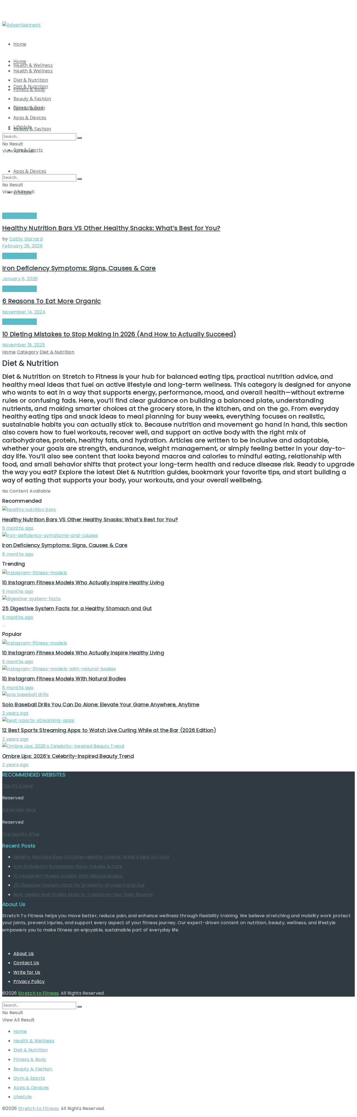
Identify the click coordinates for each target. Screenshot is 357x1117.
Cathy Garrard (26, 239)
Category (27, 352)
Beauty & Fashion (32, 129)
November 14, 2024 (23, 312)
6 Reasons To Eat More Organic (51, 301)
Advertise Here (19, 810)
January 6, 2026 (20, 279)
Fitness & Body (29, 89)
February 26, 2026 (22, 246)
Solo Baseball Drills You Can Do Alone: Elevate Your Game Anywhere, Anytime (100, 704)
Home (19, 44)
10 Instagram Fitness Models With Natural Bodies (64, 678)
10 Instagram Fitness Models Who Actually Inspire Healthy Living (83, 582)
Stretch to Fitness (38, 993)
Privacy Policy (29, 981)
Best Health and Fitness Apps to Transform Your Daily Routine (83, 894)
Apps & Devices (29, 118)
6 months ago (18, 528)
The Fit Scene (17, 786)
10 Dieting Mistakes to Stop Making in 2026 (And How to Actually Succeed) (119, 334)
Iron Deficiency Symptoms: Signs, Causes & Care (79, 268)
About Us (23, 953)
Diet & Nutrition (30, 80)
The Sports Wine (21, 834)
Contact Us (26, 963)
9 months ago (17, 591)
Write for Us (26, 972)
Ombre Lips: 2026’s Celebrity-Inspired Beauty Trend (68, 756)
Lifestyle (22, 127)
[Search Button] (79, 138)
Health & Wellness (33, 65)
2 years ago (15, 713)
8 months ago (18, 554)
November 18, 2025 (23, 345)
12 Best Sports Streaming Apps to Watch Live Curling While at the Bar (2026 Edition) (109, 730)
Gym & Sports (28, 108)
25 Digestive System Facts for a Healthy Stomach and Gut (77, 608)
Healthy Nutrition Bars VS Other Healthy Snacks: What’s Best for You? (111, 228)
